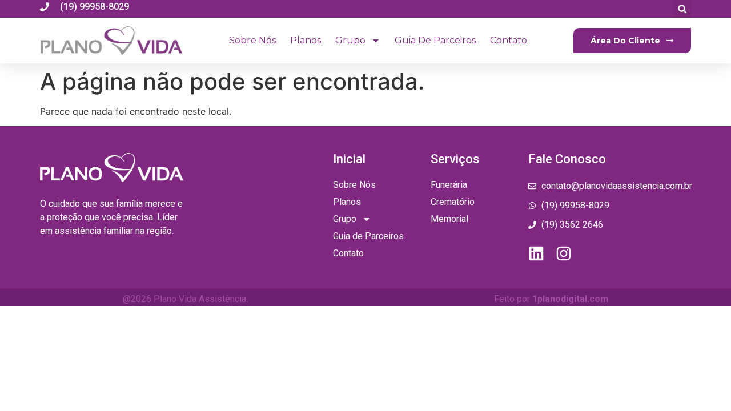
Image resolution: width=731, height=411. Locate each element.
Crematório (453, 201)
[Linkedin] (536, 253)
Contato (508, 40)
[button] (682, 9)
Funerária (449, 184)
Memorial (449, 218)
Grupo (350, 40)
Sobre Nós (252, 40)
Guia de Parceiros (435, 40)
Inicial (349, 159)
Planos (305, 40)
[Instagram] (564, 253)
